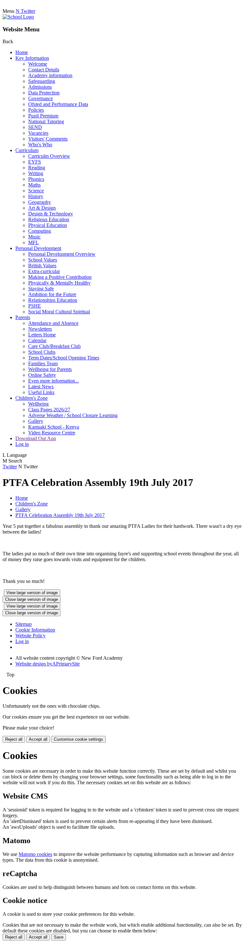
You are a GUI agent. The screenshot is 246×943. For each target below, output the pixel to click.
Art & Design (42, 208)
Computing (39, 231)
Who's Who (40, 144)
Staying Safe (41, 288)
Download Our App (35, 438)
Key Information (32, 58)
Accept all (38, 739)
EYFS (34, 162)
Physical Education (47, 225)
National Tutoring (46, 121)
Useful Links (41, 392)
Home (21, 52)
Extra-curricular (44, 271)
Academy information (50, 75)
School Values (42, 259)
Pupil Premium (43, 115)
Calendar (37, 340)
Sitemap (23, 624)
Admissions (40, 87)
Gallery (35, 421)
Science (36, 190)
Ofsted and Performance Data (58, 104)
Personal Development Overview (61, 254)
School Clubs (41, 352)
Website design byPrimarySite (47, 663)
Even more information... (53, 380)
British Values (42, 265)
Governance (40, 98)
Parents (22, 317)
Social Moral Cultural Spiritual (59, 311)
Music (34, 236)
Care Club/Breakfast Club (54, 346)
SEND (35, 127)
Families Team (43, 363)
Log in (22, 444)
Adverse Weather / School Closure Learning (73, 415)
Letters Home (42, 334)
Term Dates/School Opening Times (63, 357)
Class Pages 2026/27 (49, 409)
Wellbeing (38, 404)
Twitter (10, 466)
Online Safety (42, 375)
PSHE (34, 306)
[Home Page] (18, 17)
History (35, 196)
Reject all (13, 739)
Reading (36, 167)
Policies (36, 110)
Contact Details (43, 69)
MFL (33, 242)
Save (58, 937)
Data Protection (44, 92)
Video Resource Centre (51, 432)
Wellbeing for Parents (50, 369)
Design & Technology (50, 213)
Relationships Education (52, 300)
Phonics (36, 179)
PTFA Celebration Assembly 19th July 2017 (60, 515)
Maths (34, 185)
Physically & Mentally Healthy (59, 283)
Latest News (40, 386)
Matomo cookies (35, 854)
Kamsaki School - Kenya (53, 427)
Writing (35, 173)
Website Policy (30, 635)
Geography (39, 202)
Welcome (37, 64)
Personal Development (38, 248)
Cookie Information (35, 630)
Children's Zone (31, 398)
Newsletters (40, 329)
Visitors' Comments (48, 138)
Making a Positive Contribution (60, 277)
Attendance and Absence (53, 323)
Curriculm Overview (49, 156)
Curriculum (26, 150)
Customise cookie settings (78, 739)
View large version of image (32, 592)
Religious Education (48, 219)
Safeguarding (41, 81)
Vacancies (38, 133)
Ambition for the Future (52, 294)
